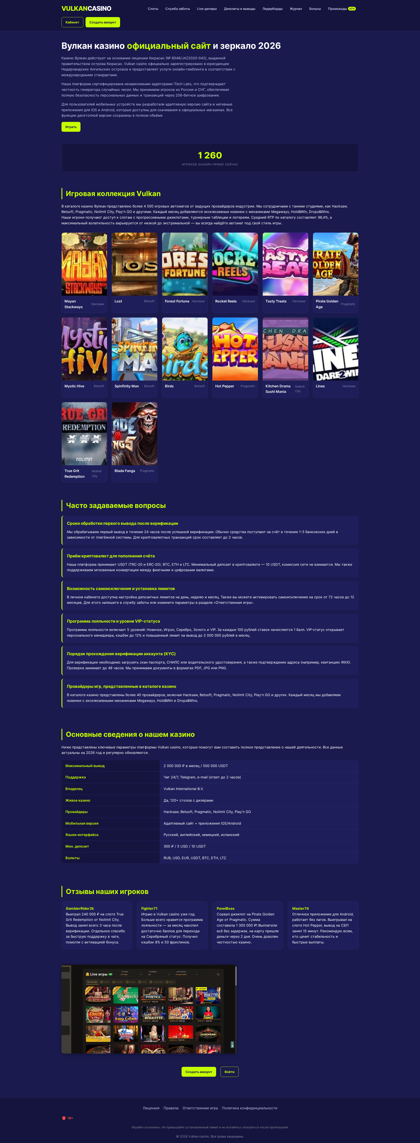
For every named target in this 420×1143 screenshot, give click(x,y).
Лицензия (151, 1108)
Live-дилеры (207, 9)
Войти (229, 1072)
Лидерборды (272, 9)
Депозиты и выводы (239, 9)
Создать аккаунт (102, 22)
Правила (171, 1108)
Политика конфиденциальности (249, 1108)
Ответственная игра (200, 1108)
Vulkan (86, 8)
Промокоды (341, 9)
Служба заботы (177, 9)
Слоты (153, 9)
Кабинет (72, 22)
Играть (71, 127)
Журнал (296, 9)
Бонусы (315, 9)
